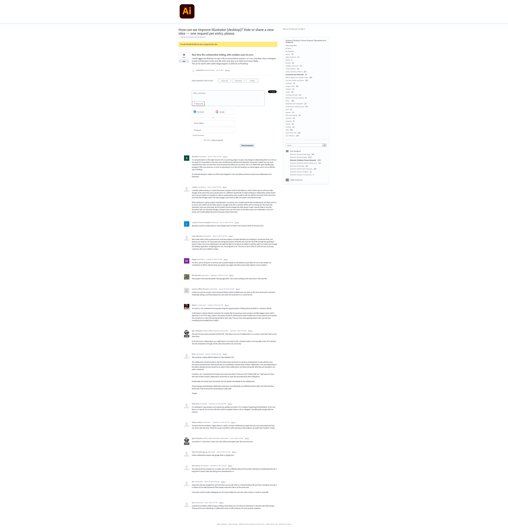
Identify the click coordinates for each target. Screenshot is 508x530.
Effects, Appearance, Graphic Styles (297, 77)
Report (225, 157)
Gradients (289, 83)
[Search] (324, 145)
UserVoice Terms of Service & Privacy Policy (252, 524)
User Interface (290, 136)
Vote (184, 61)
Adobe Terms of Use (272, 524)
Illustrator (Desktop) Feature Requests (299, 40)
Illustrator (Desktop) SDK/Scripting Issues (304, 163)
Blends (288, 60)
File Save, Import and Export (295, 80)
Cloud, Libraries (291, 69)
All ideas (288, 48)
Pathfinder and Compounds (294, 104)
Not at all (226, 80)
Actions (288, 54)
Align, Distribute (291, 57)
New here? (213, 140)
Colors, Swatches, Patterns (294, 72)
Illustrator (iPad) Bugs (297, 166)
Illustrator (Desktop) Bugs (298, 157)
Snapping (289, 121)
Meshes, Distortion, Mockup (295, 98)
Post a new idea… (292, 45)
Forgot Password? (198, 135)
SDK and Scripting (291, 115)
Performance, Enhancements (295, 107)
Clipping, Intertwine (292, 66)
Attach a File (199, 103)
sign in (303, 29)
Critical (254, 80)
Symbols (288, 127)
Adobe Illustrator (296, 180)
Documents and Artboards (295, 75)
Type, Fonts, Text (291, 133)
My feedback (290, 51)
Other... (288, 101)
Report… (227, 70)
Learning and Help (292, 95)
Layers (288, 92)
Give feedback (295, 151)
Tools (287, 130)
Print (287, 109)
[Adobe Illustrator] (187, 11)
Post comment (247, 145)
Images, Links (290, 86)
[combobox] (305, 145)
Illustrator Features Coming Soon (301, 175)
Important (240, 80)
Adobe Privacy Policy (285, 524)
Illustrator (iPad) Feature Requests (301, 169)
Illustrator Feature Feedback (299, 172)
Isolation (288, 89)
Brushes (288, 63)
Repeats (288, 112)
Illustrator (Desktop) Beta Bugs (300, 154)
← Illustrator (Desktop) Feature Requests (192, 37)
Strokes (288, 124)
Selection (289, 118)
